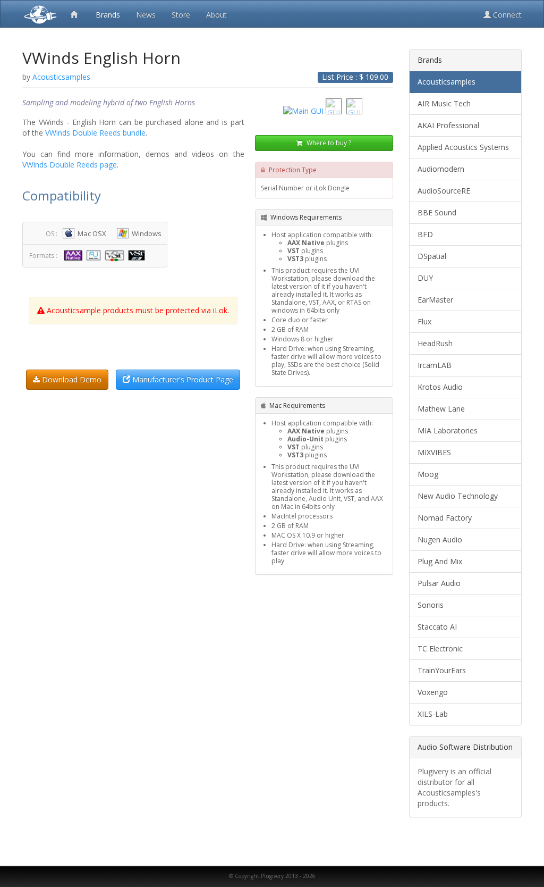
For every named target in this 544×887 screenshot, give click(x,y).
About (216, 15)
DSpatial (432, 256)
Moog (428, 474)
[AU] (95, 255)
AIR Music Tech (444, 103)
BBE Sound (437, 212)
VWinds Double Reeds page (69, 165)
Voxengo (433, 692)
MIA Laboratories (448, 430)
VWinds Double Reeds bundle (95, 133)
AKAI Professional (448, 125)
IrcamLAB (435, 365)
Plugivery (38, 14)
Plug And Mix (440, 561)
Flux (424, 321)
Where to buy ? (328, 142)
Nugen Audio (440, 539)
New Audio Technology (458, 496)
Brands (108, 15)
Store (181, 15)
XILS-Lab (433, 714)
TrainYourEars (442, 670)
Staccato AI (437, 627)
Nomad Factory (445, 518)
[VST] (116, 255)
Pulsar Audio (439, 583)
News (146, 15)
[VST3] (138, 255)
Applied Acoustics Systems (463, 147)
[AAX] (74, 255)
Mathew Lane (441, 409)
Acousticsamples (446, 82)
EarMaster (435, 300)
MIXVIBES (434, 452)
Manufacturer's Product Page (181, 379)
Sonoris (431, 605)
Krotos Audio (440, 387)
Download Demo (70, 379)
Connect (506, 15)
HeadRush (435, 343)
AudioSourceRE (444, 191)
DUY (425, 278)
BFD (425, 234)
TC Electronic (440, 648)
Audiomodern (441, 169)
